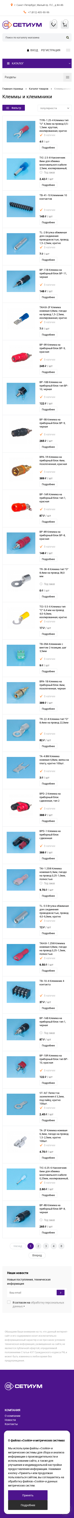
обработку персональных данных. (38, 1304)
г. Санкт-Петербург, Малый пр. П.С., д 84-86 (38, 4)
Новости (10, 1420)
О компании (12, 1416)
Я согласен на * (38, 1304)
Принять (28, 1495)
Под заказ (49, 172)
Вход (34, 50)
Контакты (11, 1424)
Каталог (18, 63)
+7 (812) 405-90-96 (38, 12)
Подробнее (48, 147)
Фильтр (16, 108)
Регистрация (50, 50)
